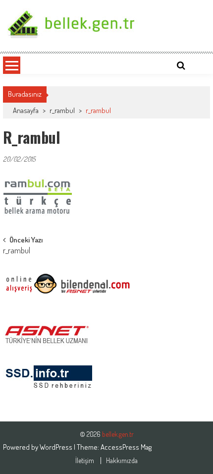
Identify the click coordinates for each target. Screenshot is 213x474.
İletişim (84, 460)
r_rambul (62, 110)
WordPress (57, 447)
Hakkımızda (122, 460)
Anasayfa (26, 110)
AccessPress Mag (126, 447)
